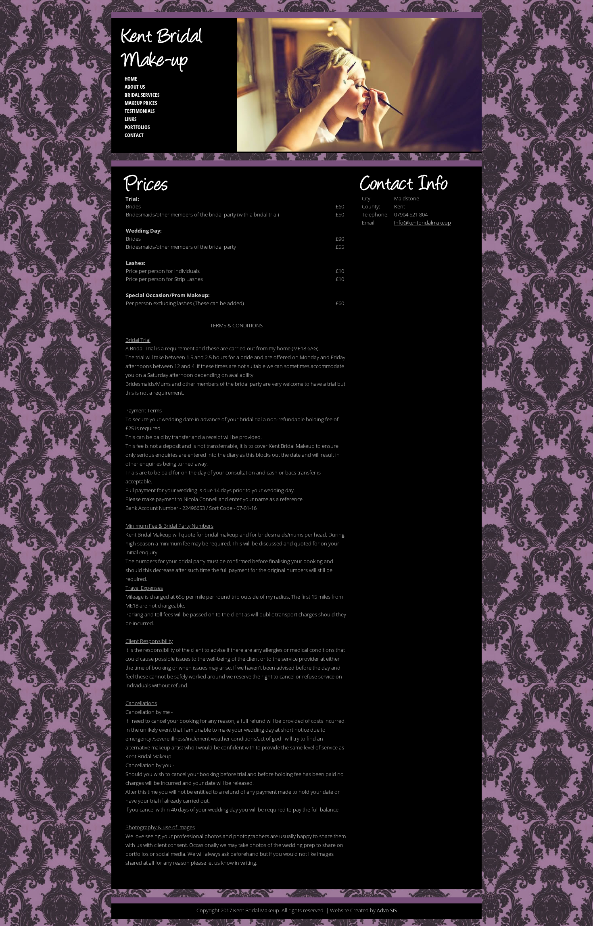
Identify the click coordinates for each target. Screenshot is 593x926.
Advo (383, 910)
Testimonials (140, 110)
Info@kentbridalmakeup (422, 222)
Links (130, 119)
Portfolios (137, 127)
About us (135, 86)
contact (134, 135)
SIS (393, 910)
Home (131, 78)
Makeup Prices (141, 102)
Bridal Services (142, 94)
